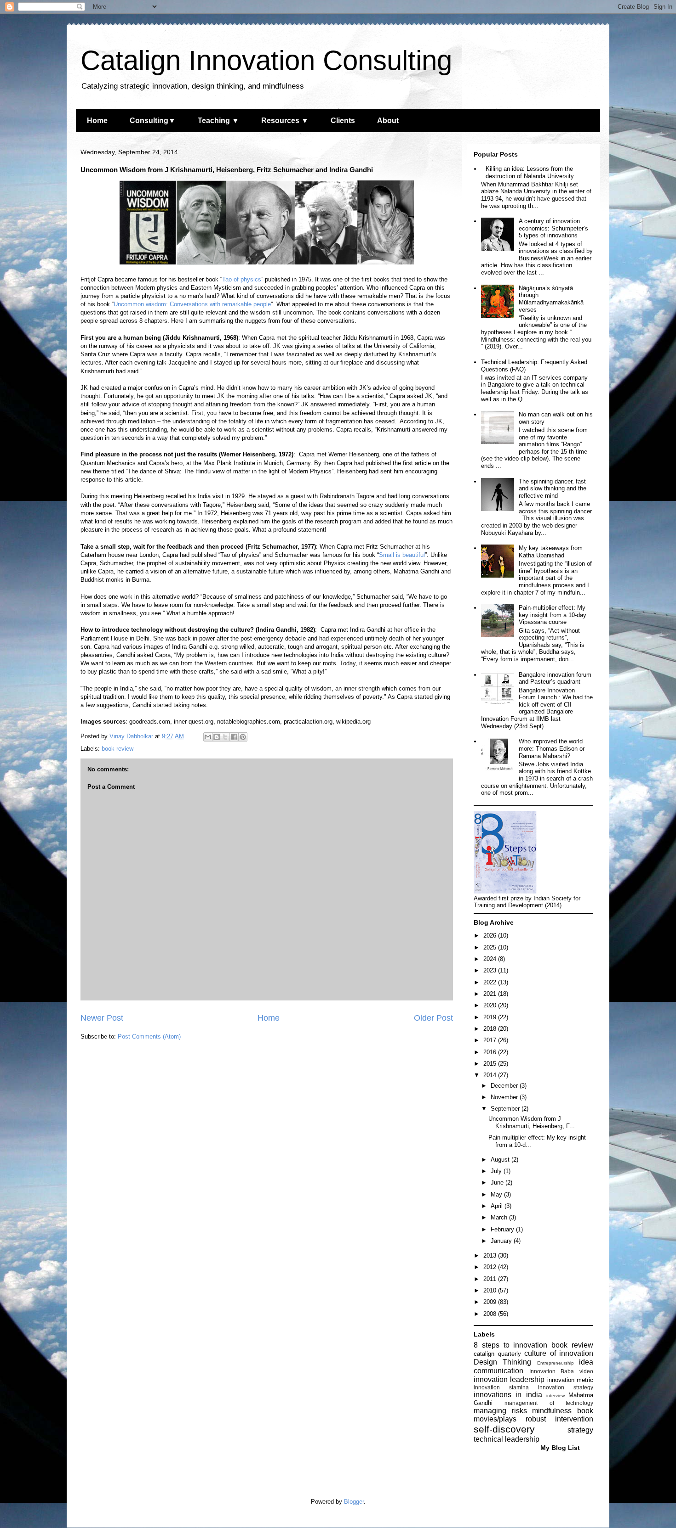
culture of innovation (558, 1353)
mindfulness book (562, 1411)
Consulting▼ (153, 120)
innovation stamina (501, 1387)
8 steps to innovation (510, 1345)
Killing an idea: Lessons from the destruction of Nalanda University (530, 172)
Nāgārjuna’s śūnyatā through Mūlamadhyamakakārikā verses (551, 299)
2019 (490, 1017)
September (506, 1108)
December (505, 1085)
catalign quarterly (497, 1353)
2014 (490, 1075)
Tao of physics (241, 279)
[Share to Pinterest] (242, 737)
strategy (580, 1430)
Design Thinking (502, 1362)
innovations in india (508, 1395)
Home (97, 120)
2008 (490, 1313)
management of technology (548, 1403)
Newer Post (101, 1017)
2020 (490, 1005)
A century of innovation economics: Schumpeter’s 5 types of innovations (553, 228)
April (497, 1205)
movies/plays (495, 1419)
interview (555, 1395)
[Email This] (207, 737)
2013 (490, 1255)
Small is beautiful (402, 554)
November (505, 1097)
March (500, 1217)
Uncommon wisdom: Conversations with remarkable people (192, 304)
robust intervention (559, 1419)
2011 (490, 1278)
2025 (490, 947)
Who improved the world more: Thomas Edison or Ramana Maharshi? (551, 748)
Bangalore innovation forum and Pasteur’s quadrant (555, 678)
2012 (490, 1267)
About (388, 120)
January (502, 1240)
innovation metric (570, 1379)
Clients (343, 120)
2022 (490, 982)
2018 (490, 1028)
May (497, 1194)
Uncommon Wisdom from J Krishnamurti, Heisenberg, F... (531, 1122)
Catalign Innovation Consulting (266, 60)
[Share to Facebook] (234, 737)
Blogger (354, 1501)
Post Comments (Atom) (149, 1036)
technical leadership (506, 1439)
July (497, 1171)
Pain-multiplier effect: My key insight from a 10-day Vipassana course (552, 614)
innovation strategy (565, 1387)
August (501, 1159)
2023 (490, 970)
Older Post (433, 1017)
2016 (490, 1052)
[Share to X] (225, 737)
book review (117, 748)
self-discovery (504, 1429)
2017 (490, 1040)
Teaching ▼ (218, 120)
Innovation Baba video (561, 1371)
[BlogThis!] (216, 737)
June (498, 1182)
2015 (490, 1063)
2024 (490, 958)
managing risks (500, 1411)
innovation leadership (509, 1379)
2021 (490, 993)
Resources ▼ (285, 120)
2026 (490, 935)
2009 (490, 1301)
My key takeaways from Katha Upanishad (551, 552)
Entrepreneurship (555, 1362)
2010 (490, 1290)
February (503, 1229)
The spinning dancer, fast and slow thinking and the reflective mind (552, 488)
